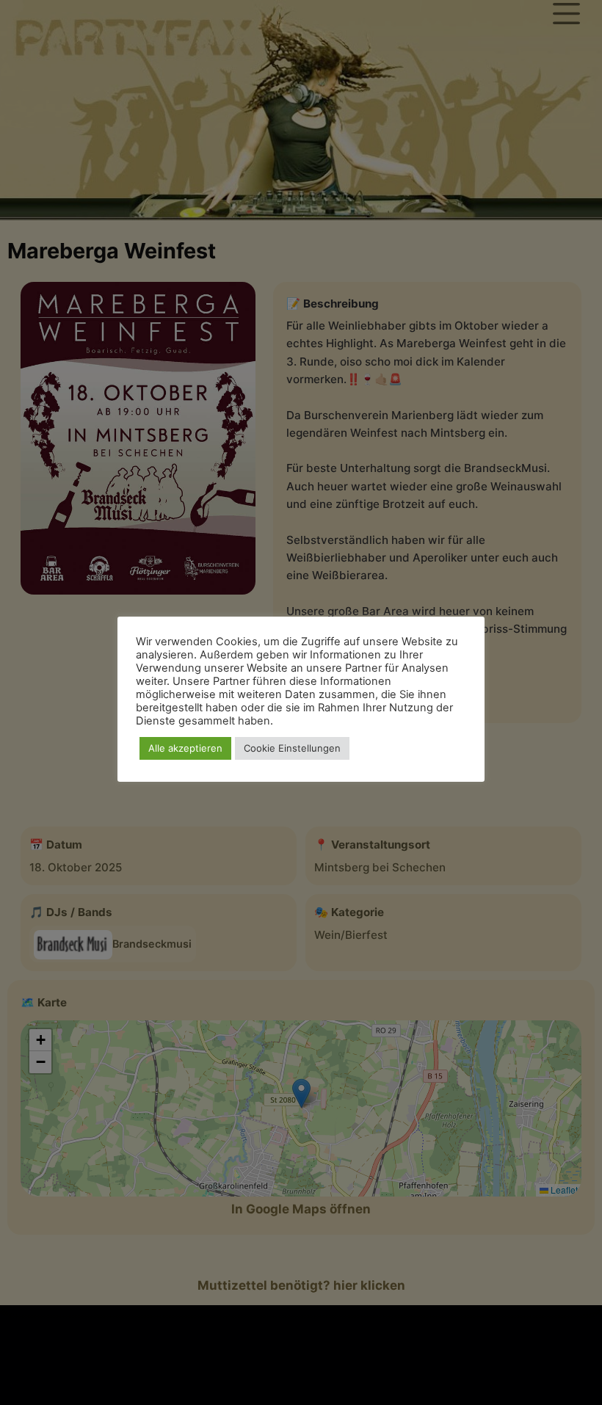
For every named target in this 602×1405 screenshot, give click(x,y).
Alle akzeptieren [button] (185, 748)
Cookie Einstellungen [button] (292, 748)
